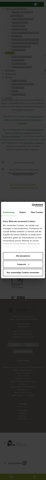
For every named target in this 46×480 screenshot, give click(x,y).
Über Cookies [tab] (37, 212)
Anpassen (21, 264)
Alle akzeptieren (23, 256)
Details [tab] (22, 212)
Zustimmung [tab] (8, 212)
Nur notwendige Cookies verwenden (23, 272)
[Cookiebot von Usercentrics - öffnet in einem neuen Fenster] (32, 205)
